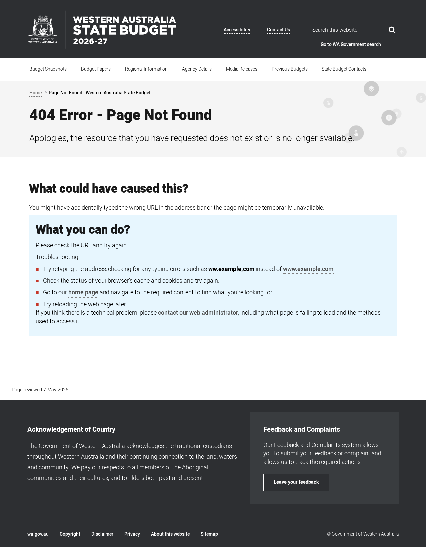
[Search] (392, 30)
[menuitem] (48, 69)
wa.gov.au (38, 534)
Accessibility (237, 29)
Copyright (70, 534)
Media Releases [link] (241, 69)
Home (35, 92)
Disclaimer (102, 534)
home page (83, 292)
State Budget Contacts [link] (344, 69)
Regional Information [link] (146, 69)
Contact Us (278, 29)
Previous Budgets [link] (290, 69)
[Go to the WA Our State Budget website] (101, 29)
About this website (170, 534)
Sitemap (209, 534)
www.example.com (308, 269)
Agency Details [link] (197, 69)
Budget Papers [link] (96, 69)
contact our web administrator (198, 313)
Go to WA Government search (351, 44)
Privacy (132, 534)
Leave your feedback (296, 482)
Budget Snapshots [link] (48, 69)
